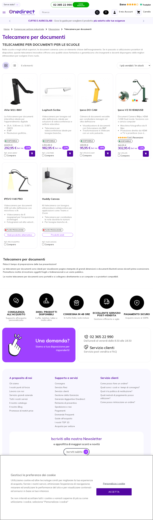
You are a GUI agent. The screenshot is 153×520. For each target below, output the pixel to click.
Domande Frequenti (64, 414)
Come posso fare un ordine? (114, 383)
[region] (76, 487)
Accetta (113, 491)
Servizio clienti (101, 347)
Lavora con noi (16, 391)
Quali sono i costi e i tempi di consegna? (120, 387)
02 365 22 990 (100, 336)
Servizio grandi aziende (21, 395)
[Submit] (97, 12)
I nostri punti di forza (19, 387)
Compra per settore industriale (29, 29)
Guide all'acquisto (63, 418)
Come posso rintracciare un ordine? (117, 402)
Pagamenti (60, 410)
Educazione (54, 29)
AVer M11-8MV (13, 110)
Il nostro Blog (15, 406)
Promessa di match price (21, 410)
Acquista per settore (65, 426)
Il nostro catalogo (18, 403)
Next (143, 21)
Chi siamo (14, 383)
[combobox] (70, 12)
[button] (16, 155)
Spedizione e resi (63, 406)
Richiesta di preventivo (66, 403)
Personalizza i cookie (114, 483)
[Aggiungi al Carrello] (32, 154)
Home (7, 29)
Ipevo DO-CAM (88, 110)
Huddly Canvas (51, 199)
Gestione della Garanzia (67, 395)
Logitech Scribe (51, 110)
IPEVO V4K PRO (13, 199)
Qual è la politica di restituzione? (116, 391)
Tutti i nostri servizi (18, 399)
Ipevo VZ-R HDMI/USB (130, 110)
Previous (9, 21)
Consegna (60, 383)
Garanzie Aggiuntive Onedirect (70, 399)
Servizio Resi (61, 387)
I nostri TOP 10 (62, 422)
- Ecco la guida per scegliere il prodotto (76, 20)
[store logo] (22, 12)
